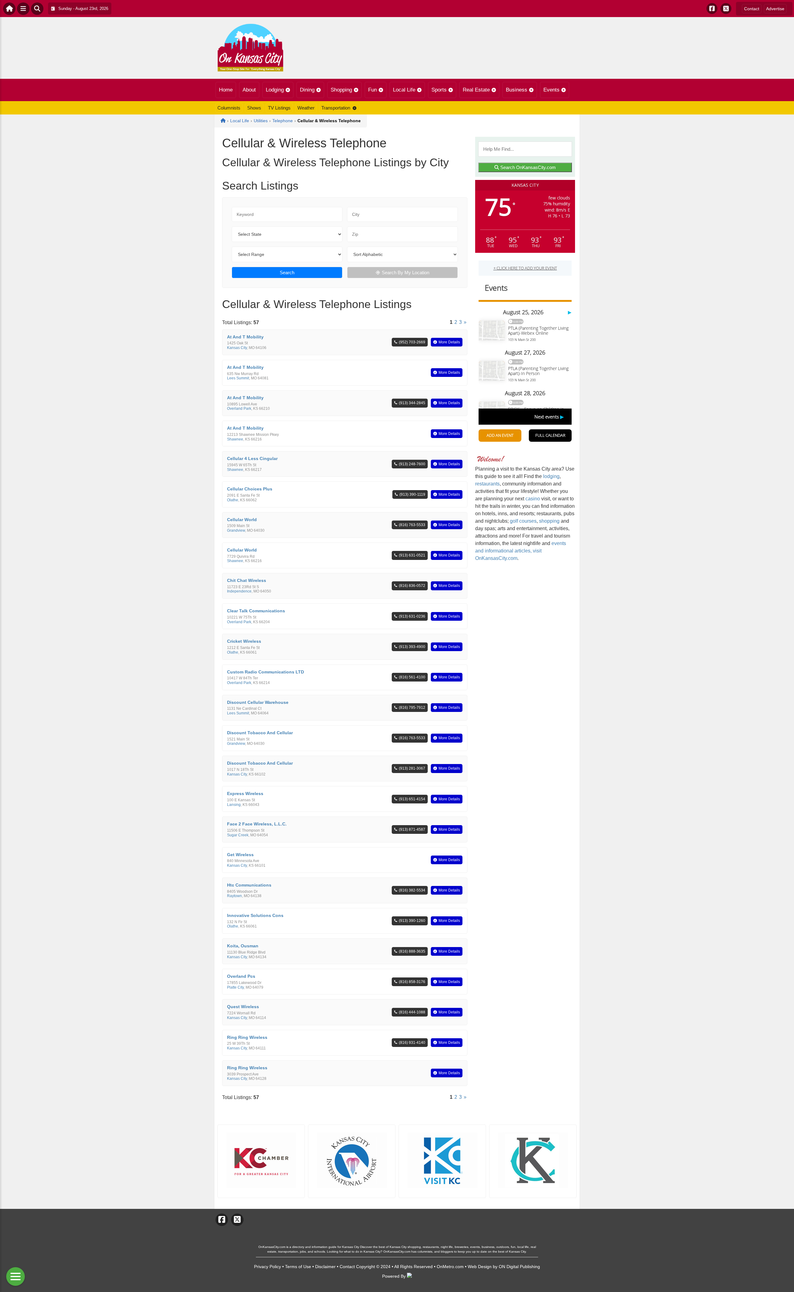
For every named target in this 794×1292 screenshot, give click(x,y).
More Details (449, 342)
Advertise (775, 8)
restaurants (487, 483)
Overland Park (239, 408)
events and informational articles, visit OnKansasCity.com (520, 551)
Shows (254, 107)
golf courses (523, 521)
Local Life (404, 90)
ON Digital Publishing (519, 1266)
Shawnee (235, 439)
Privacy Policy (267, 1266)
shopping (549, 521)
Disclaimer (325, 1266)
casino (532, 498)
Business (516, 90)
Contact (751, 8)
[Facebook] (712, 8)
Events (551, 90)
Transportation (335, 107)
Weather (305, 107)
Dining (307, 90)
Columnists (228, 107)
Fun (372, 90)
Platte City (235, 987)
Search (287, 272)
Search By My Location (405, 272)
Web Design (480, 1266)
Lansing (234, 804)
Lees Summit (238, 378)
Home (226, 90)
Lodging (275, 90)
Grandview (236, 530)
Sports (439, 90)
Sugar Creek (237, 835)
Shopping (341, 90)
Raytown (234, 896)
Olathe (232, 500)
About (249, 90)
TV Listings (279, 107)
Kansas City (237, 348)
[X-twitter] (725, 8)
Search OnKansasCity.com (527, 167)
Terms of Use (298, 1266)
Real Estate (476, 90)
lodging (551, 476)
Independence (239, 591)
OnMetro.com (450, 1266)
